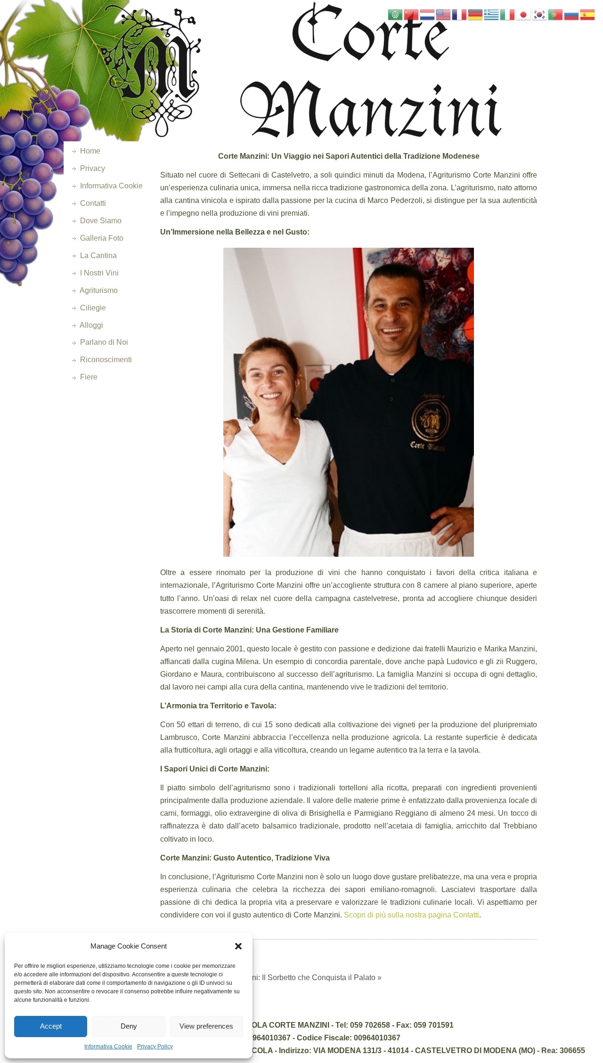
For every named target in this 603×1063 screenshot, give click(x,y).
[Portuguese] (556, 14)
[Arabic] (396, 14)
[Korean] (540, 14)
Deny (129, 1026)
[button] (238, 946)
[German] (476, 14)
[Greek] (492, 14)
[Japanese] (524, 14)
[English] (444, 14)
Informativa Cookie (108, 1046)
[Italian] (508, 14)
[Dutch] (428, 14)
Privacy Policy (155, 1046)
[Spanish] (588, 14)
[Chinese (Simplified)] (412, 14)
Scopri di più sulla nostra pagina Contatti (411, 915)
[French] (460, 14)
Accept (51, 1026)
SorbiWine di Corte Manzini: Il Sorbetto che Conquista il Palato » (274, 978)
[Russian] (572, 14)
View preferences (206, 1026)
